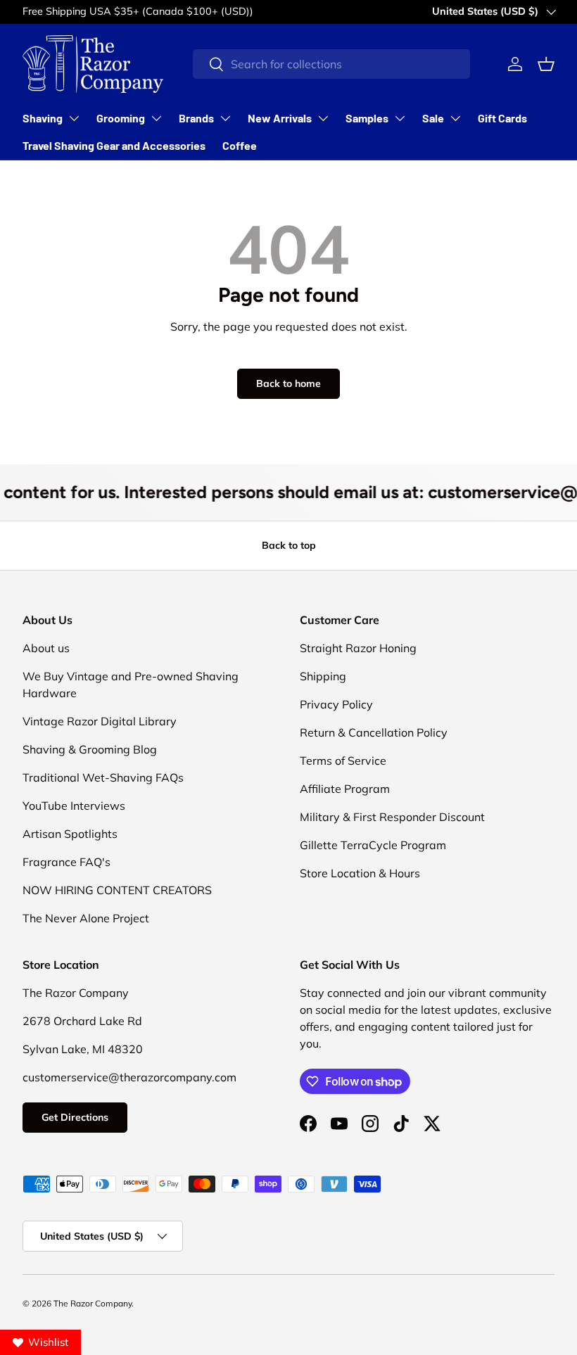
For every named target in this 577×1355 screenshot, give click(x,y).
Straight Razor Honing (358, 648)
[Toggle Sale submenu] (455, 118)
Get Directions (75, 1117)
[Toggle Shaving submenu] (73, 118)
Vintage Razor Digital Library (100, 721)
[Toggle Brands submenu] (225, 118)
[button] (546, 64)
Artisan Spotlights (70, 834)
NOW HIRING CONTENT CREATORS (117, 890)
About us (46, 648)
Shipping (323, 676)
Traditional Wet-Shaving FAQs (103, 777)
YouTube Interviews (74, 806)
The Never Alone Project (86, 918)
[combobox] (331, 64)
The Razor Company (92, 1303)
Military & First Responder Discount (392, 817)
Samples (366, 118)
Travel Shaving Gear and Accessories (114, 145)
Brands (196, 118)
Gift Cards (502, 118)
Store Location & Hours (360, 873)
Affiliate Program (345, 789)
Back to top (289, 545)
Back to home (288, 383)
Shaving (43, 118)
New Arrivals (280, 118)
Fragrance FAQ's (66, 862)
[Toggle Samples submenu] (399, 118)
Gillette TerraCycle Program (373, 845)
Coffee (239, 145)
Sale (433, 118)
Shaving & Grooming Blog (90, 749)
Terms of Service (343, 760)
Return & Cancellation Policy (374, 732)
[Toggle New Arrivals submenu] (323, 118)
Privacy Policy (336, 704)
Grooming (120, 118)
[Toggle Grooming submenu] (156, 118)
